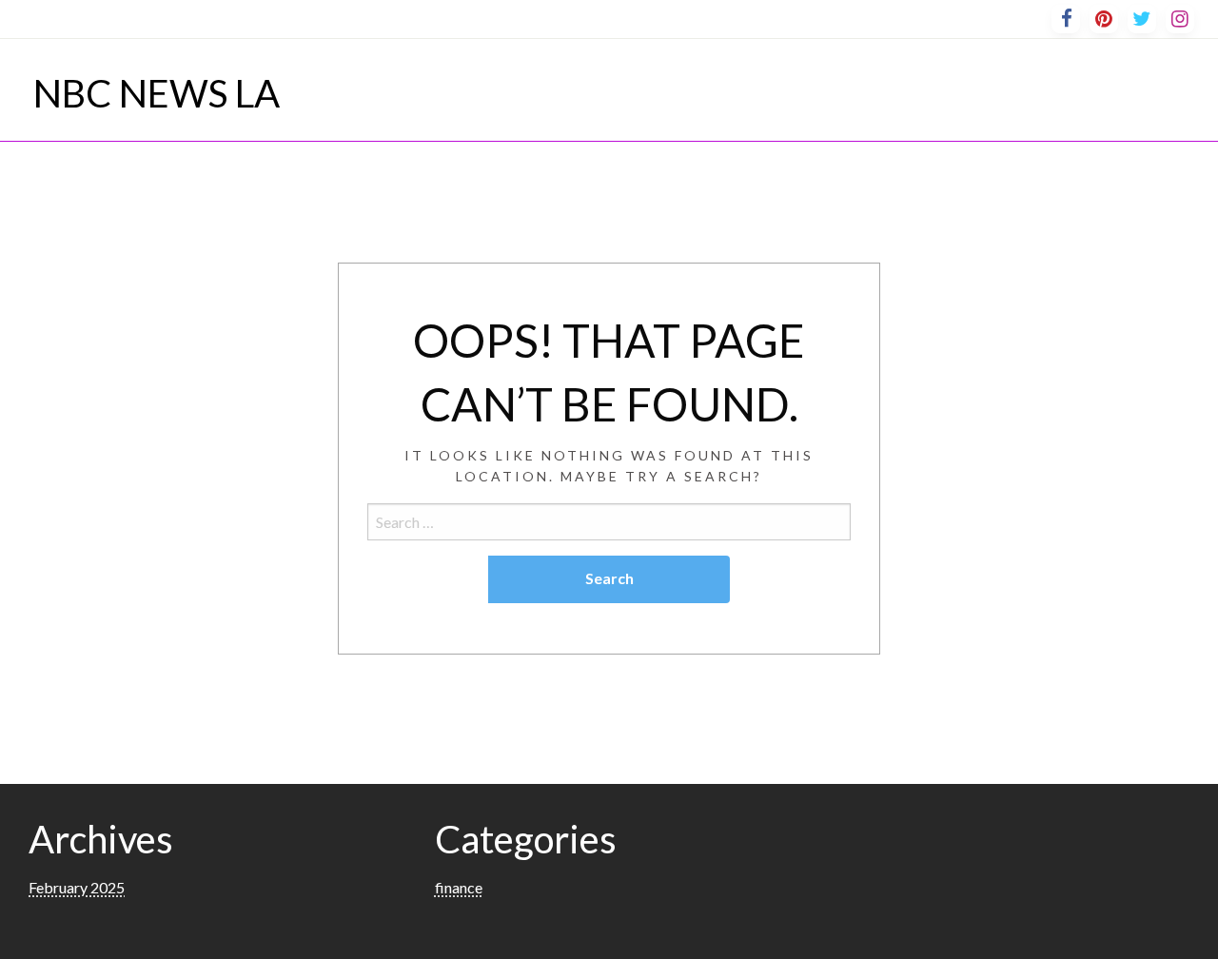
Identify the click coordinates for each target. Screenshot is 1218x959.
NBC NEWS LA (156, 93)
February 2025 (77, 887)
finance (458, 887)
